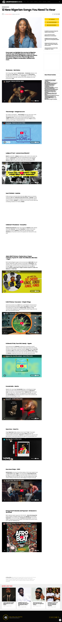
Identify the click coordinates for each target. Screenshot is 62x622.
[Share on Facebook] (53, 14)
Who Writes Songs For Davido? (51, 99)
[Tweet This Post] (55, 14)
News (24, 1)
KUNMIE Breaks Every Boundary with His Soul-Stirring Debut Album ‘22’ (52, 39)
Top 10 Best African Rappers (50, 79)
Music (28, 1)
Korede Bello (8, 578)
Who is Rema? (47, 82)
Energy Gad (20, 577)
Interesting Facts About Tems (51, 93)
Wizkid (24, 580)
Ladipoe (16, 578)
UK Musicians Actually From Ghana (52, 95)
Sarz (28, 579)
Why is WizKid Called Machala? (51, 83)
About (10, 616)
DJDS (17, 577)
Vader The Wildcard (19, 580)
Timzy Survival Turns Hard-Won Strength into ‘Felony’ (51, 48)
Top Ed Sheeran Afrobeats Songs (51, 89)
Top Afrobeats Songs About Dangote (50, 92)
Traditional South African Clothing (50, 81)
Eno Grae (25, 577)
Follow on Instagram (52, 22)
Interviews (35, 1)
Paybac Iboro (30, 578)
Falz (28, 577)
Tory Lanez (13, 580)
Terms (16, 616)
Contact (13, 616)
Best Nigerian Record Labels (50, 83)
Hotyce (34, 577)
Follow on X (52, 19)
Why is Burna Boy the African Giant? (50, 94)
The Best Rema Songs (49, 86)
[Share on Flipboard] (57, 14)
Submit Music (44, 1)
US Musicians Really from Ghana (51, 87)
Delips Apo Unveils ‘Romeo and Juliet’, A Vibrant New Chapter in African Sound (51, 44)
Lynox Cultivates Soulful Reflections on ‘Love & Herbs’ (50, 35)
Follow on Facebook (52, 25)
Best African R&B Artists (49, 88)
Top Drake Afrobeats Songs (50, 96)
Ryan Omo (25, 579)
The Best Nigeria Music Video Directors (50, 98)
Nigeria (22, 578)
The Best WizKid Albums (49, 84)
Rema (32, 57)
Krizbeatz (13, 578)
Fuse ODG (31, 577)
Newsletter (49, 1)
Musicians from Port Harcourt (51, 90)
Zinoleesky (8, 581)
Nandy (19, 578)
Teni (34, 579)
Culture (31, 1)
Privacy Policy (20, 616)
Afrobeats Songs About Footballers (49, 86)
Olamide (25, 578)
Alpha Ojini (14, 577)
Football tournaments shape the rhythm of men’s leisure (51, 32)
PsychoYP (18, 579)
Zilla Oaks (32, 580)
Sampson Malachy (9, 14)
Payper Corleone (9, 579)
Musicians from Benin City (50, 90)
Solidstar (31, 579)
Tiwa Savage (8, 580)
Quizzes (40, 1)
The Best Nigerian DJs (49, 97)
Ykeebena (28, 580)
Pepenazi (14, 579)
